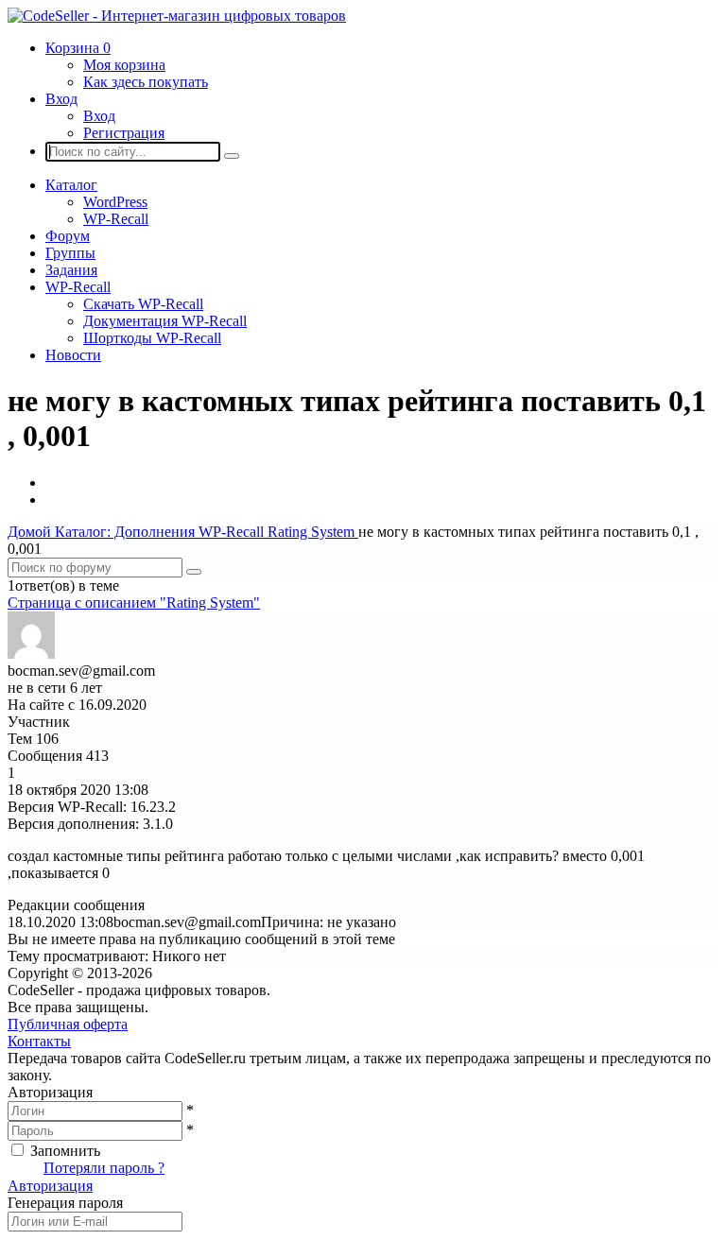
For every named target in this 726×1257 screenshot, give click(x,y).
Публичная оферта (68, 1024)
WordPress (115, 202)
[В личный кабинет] (31, 654)
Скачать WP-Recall (143, 304)
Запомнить (65, 1151)
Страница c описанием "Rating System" (134, 602)
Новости (73, 355)
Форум (67, 236)
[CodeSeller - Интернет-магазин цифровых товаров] (177, 16)
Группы (70, 253)
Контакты (39, 1041)
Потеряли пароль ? (103, 1168)
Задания (71, 270)
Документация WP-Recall (165, 321)
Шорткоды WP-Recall (152, 338)
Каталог (71, 185)
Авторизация (50, 1186)
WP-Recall (115, 219)
